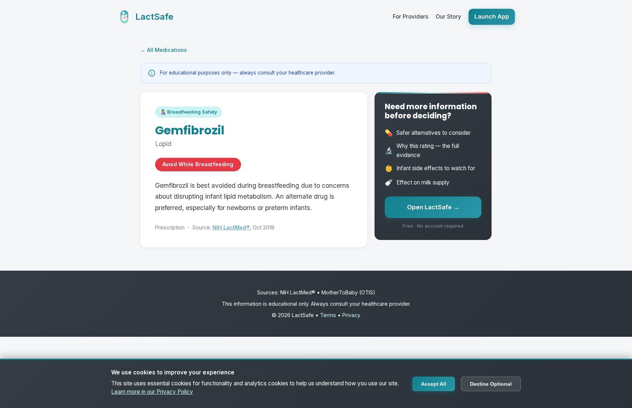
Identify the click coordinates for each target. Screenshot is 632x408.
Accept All (433, 384)
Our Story (448, 16)
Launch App (491, 16)
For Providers (410, 16)
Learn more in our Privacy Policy (152, 391)
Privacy (351, 315)
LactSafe (154, 16)
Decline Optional (491, 384)
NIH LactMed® (231, 227)
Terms (328, 315)
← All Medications (163, 50)
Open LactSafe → (433, 207)
